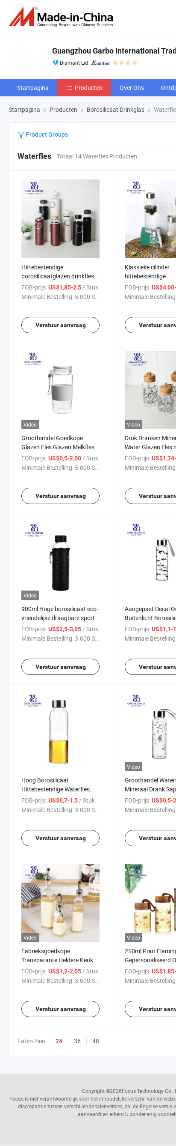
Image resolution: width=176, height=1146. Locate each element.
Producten (89, 88)
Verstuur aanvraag (60, 325)
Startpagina (33, 88)
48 (95, 1041)
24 (59, 1041)
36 (77, 1041)
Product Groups (46, 134)
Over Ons (132, 88)
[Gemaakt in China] (62, 17)
